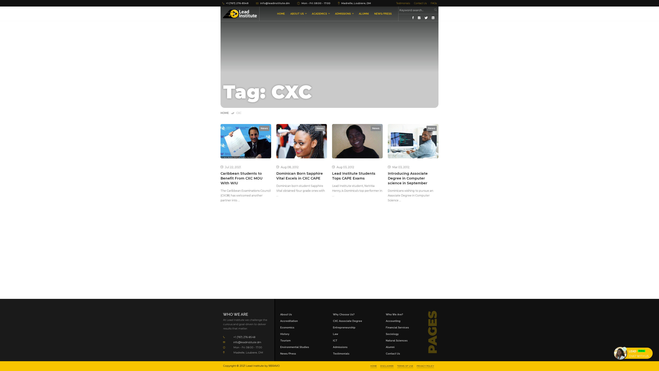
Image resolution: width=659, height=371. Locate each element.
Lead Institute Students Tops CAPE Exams (353, 175)
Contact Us (420, 3)
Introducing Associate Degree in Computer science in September (408, 178)
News (264, 128)
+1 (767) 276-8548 (244, 337)
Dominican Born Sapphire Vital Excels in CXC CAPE (299, 175)
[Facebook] (413, 18)
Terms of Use (405, 366)
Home (225, 113)
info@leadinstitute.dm (247, 342)
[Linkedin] (433, 18)
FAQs (434, 3)
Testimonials (403, 3)
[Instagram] (419, 18)
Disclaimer (387, 366)
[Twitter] (426, 18)
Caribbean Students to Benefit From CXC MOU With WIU (242, 178)
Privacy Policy (425, 366)
